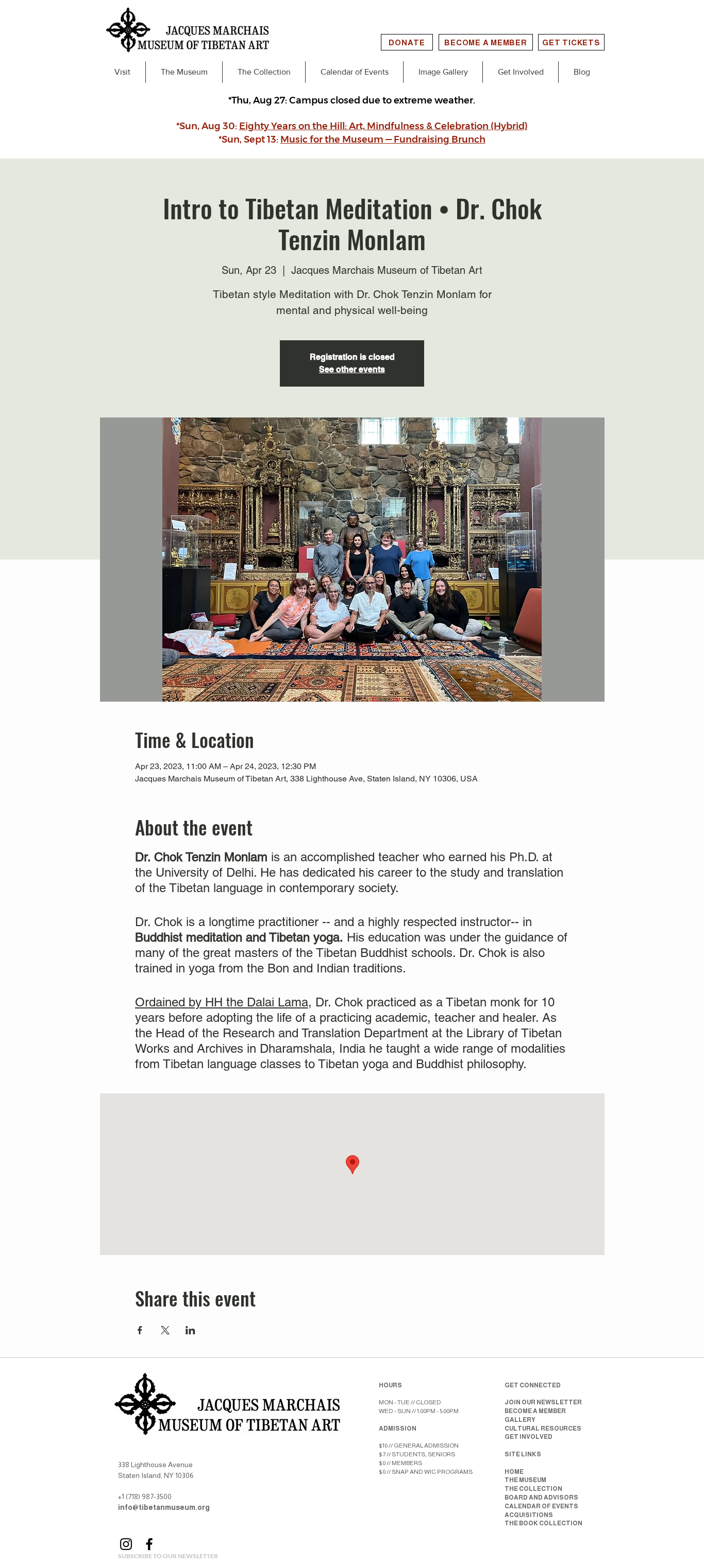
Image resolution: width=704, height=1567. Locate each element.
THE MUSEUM (525, 1480)
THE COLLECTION (533, 1488)
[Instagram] (126, 1544)
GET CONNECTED (533, 1385)
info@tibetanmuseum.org (164, 1507)
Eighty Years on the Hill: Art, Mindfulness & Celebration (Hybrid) (383, 126)
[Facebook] (149, 1544)
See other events (352, 369)
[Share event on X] (165, 1330)
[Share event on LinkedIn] (190, 1330)
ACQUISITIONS (529, 1515)
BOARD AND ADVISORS (541, 1497)
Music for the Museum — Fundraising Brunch (382, 139)
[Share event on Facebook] (140, 1330)
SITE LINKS (523, 1454)
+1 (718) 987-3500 (145, 1496)
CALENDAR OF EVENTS (541, 1506)
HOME (514, 1471)
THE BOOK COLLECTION (543, 1523)
